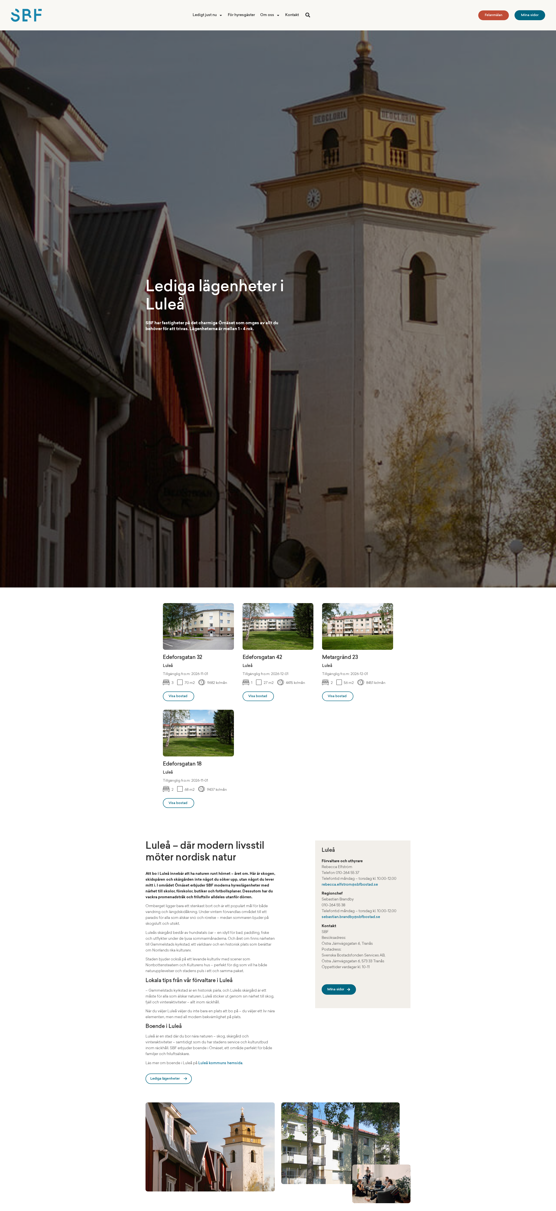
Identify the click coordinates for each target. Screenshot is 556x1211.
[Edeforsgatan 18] (198, 733)
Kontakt (292, 15)
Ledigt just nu (205, 15)
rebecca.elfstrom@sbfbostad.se (350, 885)
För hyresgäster (241, 15)
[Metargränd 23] (357, 626)
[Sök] (307, 15)
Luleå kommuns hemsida (220, 1063)
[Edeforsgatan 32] (198, 626)
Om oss (267, 15)
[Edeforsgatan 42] (278, 626)
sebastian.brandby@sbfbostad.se (351, 917)
